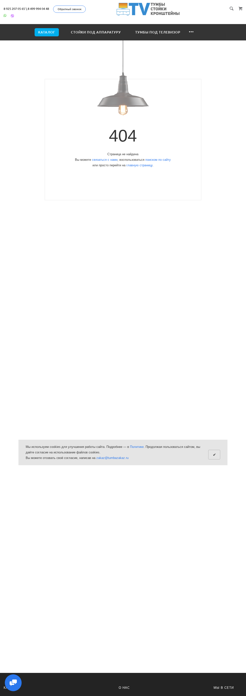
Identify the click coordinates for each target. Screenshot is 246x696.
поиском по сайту (158, 159)
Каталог (46, 32)
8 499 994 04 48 (38, 8)
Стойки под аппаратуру (96, 32)
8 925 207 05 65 (14, 8)
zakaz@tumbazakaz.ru (112, 458)
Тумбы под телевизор (157, 32)
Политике (137, 447)
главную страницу (139, 165)
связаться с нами (104, 159)
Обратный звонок (69, 9)
